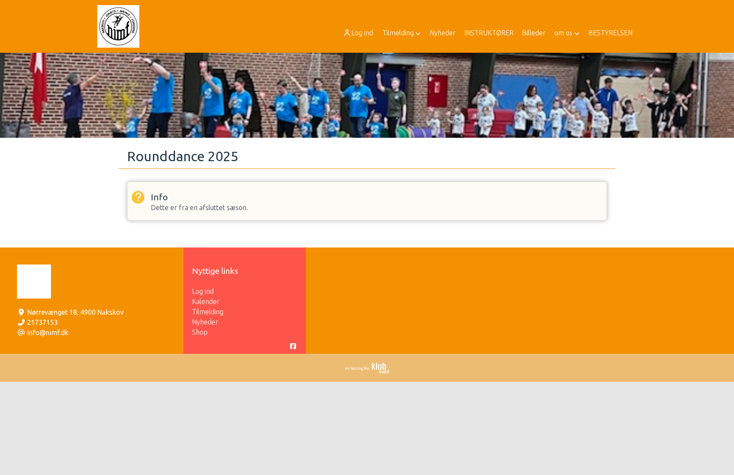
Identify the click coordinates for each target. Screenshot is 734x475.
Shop (200, 332)
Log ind (362, 33)
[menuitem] (359, 33)
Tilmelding (207, 312)
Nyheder (205, 322)
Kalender (206, 301)
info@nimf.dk (47, 332)
